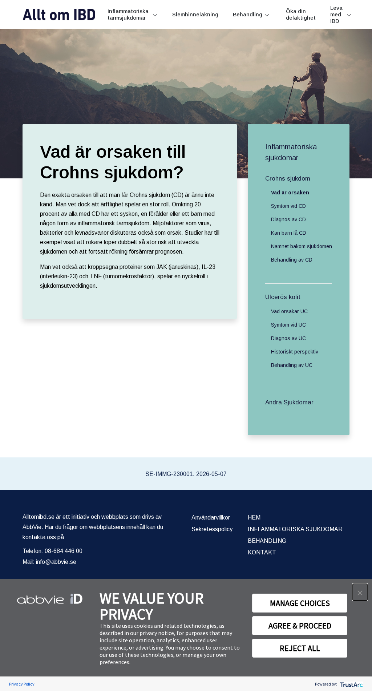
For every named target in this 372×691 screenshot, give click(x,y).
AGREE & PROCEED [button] (299, 626)
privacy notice (157, 633)
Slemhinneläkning (195, 14)
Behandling (247, 14)
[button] (360, 592)
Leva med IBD (336, 14)
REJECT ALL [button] (300, 648)
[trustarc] (350, 684)
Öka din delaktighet (301, 14)
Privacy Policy (22, 684)
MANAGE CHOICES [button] (300, 603)
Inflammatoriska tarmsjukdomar (128, 14)
